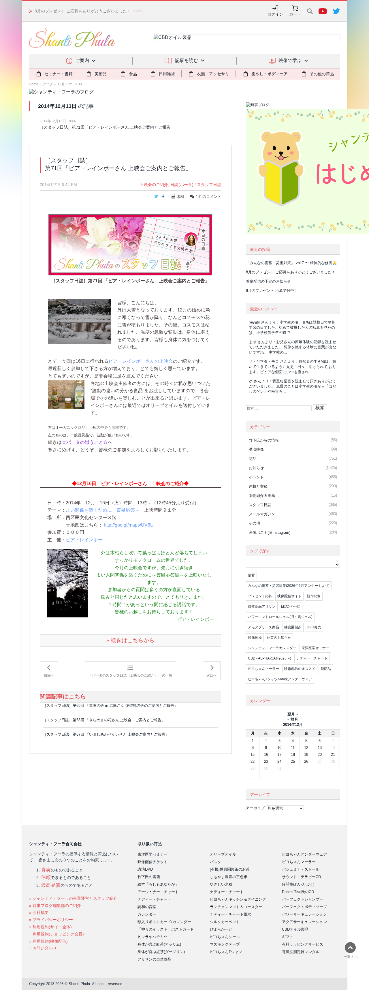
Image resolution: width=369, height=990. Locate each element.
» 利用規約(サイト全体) (50, 927)
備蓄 (251, 575)
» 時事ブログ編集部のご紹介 (55, 905)
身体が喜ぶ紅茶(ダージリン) (161, 952)
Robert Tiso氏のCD (298, 892)
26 (306, 761)
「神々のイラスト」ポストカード (166, 929)
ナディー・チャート (311, 658)
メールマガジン (262, 514)
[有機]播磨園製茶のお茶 (230, 869)
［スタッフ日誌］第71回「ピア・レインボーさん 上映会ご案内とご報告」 (106, 127)
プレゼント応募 (260, 596)
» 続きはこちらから (130, 640)
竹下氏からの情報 (264, 440)
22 (253, 761)
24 (279, 761)
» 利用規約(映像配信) (48, 941)
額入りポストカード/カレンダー (164, 922)
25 (293, 761)
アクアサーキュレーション (304, 922)
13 (320, 747)
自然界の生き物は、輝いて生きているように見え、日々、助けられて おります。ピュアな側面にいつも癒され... (292, 366)
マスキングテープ (225, 944)
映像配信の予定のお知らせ (59, 11)
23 (266, 761)
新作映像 (314, 596)
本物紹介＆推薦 (262, 495)
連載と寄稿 (258, 486)
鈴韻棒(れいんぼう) (298, 884)
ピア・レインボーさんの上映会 (140, 361)
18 (293, 754)
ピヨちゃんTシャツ (226, 952)
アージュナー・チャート (158, 892)
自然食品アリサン (262, 606)
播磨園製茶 (293, 627)
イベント (256, 477)
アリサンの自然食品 (154, 959)
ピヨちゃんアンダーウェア (304, 854)
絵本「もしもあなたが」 (158, 884)
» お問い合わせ (43, 948)
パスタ (215, 862)
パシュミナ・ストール (300, 869)
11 (293, 747)
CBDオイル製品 (295, 929)
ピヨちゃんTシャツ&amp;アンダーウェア (280, 679)
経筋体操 (255, 638)
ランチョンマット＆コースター (236, 907)
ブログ (48, 84)
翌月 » (292, 714)
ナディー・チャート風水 (230, 914)
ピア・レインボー (84, 539)
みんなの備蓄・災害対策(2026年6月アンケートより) (289, 586)
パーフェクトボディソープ (304, 907)
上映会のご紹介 (154, 184)
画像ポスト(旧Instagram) (269, 532)
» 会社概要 (39, 912)
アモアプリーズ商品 (263, 627)
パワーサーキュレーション (304, 914)
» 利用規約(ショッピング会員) (56, 934)
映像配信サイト (289, 596)
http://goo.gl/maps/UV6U (129, 525)
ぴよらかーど (221, 929)
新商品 (326, 669)
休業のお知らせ (279, 638)
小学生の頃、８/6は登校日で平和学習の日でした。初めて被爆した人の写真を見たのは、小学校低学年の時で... (292, 327)
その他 (254, 523)
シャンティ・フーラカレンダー (272, 648)
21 (333, 754)
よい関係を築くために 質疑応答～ (103, 510)
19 (306, 754)
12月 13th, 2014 (69, 84)
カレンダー (147, 914)
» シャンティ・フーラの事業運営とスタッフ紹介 (73, 898)
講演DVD (145, 869)
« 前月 (292, 719)
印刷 (180, 196)
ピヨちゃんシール (225, 937)
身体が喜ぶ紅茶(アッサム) (159, 944)
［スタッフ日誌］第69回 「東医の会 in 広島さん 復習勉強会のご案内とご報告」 (110, 705)
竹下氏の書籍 (149, 877)
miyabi (254, 322)
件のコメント (208, 196)
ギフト (287, 937)
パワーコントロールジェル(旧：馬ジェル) (280, 617)
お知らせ (256, 468)
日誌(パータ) (181, 184)
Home (33, 84)
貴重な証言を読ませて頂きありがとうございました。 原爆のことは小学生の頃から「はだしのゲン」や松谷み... (292, 386)
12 (306, 747)
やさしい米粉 (221, 884)
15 (253, 754)
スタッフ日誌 (209, 184)
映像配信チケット (152, 862)
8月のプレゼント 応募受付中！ (272, 290)
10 (279, 747)
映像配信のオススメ (299, 669)
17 (279, 754)
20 (320, 754)
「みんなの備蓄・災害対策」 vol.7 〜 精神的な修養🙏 (291, 263)
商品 (252, 459)
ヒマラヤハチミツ (152, 937)
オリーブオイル (223, 854)
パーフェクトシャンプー (302, 899)
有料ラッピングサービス (302, 944)
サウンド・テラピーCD (301, 877)
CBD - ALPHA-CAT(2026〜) (269, 658)
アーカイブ (255, 808)
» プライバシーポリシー (51, 919)
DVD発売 (314, 627)
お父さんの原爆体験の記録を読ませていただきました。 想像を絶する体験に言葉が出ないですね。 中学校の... (292, 347)
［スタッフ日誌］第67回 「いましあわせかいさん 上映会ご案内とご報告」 (106, 734)
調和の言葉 (147, 907)
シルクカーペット (225, 922)
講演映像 (256, 449)
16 (266, 754)
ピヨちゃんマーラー (263, 669)
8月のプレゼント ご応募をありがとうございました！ (290, 272)
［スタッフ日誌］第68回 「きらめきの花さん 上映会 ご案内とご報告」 (104, 720)
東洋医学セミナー (315, 648)
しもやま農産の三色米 (228, 877)
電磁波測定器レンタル (300, 952)
